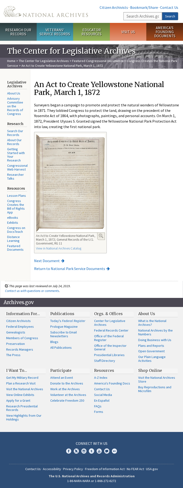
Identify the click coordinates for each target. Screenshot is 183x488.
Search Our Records (15, 133)
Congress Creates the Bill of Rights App (16, 206)
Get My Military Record (22, 377)
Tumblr (91, 451)
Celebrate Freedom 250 (67, 400)
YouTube (99, 451)
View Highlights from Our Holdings (23, 417)
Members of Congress (22, 338)
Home (11, 61)
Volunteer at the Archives (68, 395)
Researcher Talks (15, 176)
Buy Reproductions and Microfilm (154, 389)
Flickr (114, 451)
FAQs (98, 406)
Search (170, 16)
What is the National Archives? (152, 323)
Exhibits (12, 222)
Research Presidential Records (22, 408)
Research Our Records (18, 31)
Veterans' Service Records (55, 31)
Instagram (84, 451)
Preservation (15, 344)
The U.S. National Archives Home (46, 11)
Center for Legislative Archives (109, 323)
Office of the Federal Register (109, 338)
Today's (67, 321)
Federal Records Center (111, 330)
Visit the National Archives (24, 389)
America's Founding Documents (164, 31)
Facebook (68, 451)
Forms (98, 412)
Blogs (54, 342)
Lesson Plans (16, 195)
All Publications (61, 347)
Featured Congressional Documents (97, 61)
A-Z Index (100, 377)
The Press (13, 355)
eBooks (12, 217)
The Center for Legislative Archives (44, 61)
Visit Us (128, 31)
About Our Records (14, 142)
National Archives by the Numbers (155, 332)
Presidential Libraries (109, 355)
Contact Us (169, 7)
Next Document (47, 260)
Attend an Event (61, 377)
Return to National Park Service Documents (69, 268)
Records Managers (19, 349)
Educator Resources (91, 31)
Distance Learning (13, 239)
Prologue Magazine (64, 326)
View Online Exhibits (20, 395)
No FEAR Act (135, 469)
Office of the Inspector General (110, 347)
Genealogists (15, 332)
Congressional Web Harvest (17, 167)
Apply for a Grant (18, 400)
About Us (13, 93)
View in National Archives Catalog (58, 248)
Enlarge (101, 236)
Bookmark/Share (144, 7)
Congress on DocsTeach (16, 230)
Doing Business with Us (154, 340)
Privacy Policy (73, 469)
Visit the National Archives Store (156, 379)
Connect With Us (91, 443)
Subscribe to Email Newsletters (63, 334)
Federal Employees (20, 326)
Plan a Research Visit (21, 383)
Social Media (103, 395)
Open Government (151, 351)
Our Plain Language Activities (152, 359)
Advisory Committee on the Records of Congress (15, 106)
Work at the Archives (65, 389)
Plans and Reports (151, 345)
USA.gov (152, 469)
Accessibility (52, 469)
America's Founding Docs (112, 383)
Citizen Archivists (114, 7)
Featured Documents (15, 248)
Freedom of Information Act (105, 469)
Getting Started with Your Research (16, 155)
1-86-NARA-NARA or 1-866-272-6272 (91, 481)
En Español (101, 400)
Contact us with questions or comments (32, 291)
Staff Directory (104, 360)
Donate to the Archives (66, 383)
